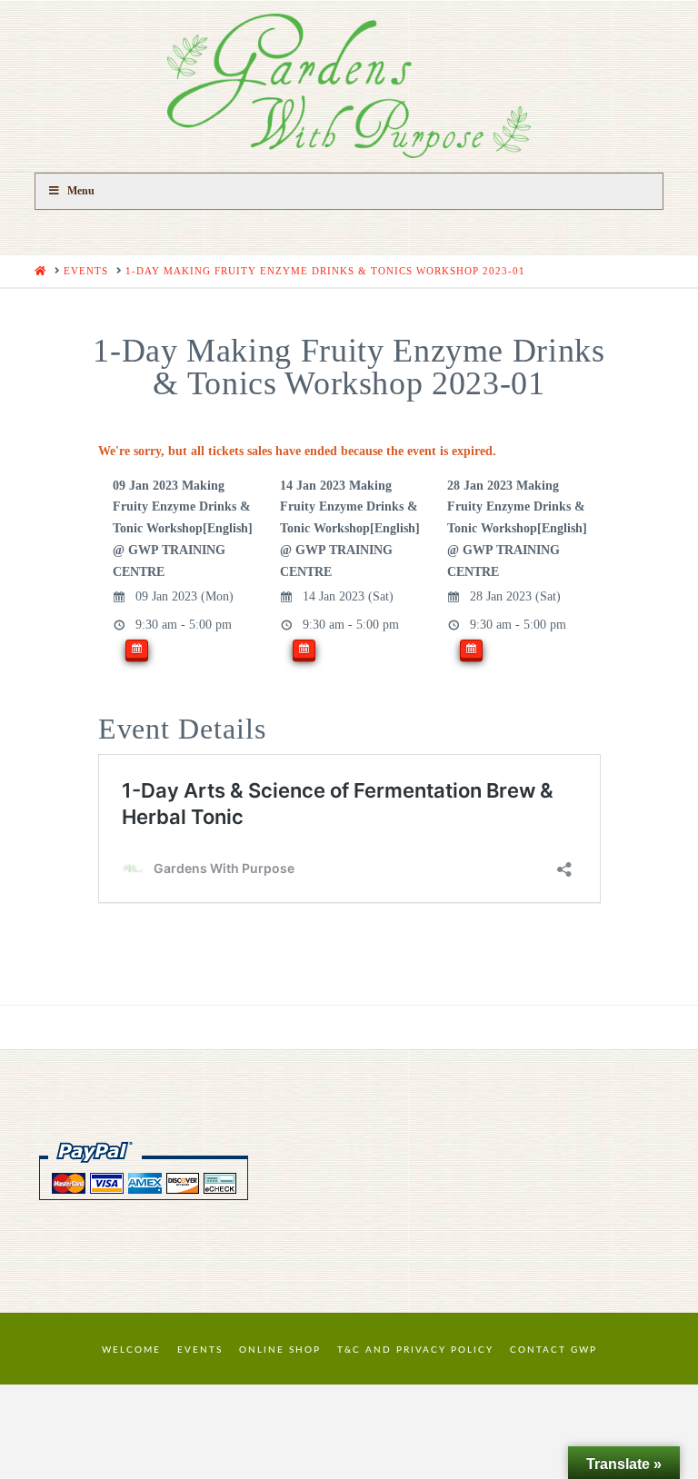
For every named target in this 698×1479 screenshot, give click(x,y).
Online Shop (280, 1350)
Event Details (182, 728)
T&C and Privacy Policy (415, 1350)
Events (200, 1350)
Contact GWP (553, 1350)
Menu (81, 190)
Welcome (131, 1350)
